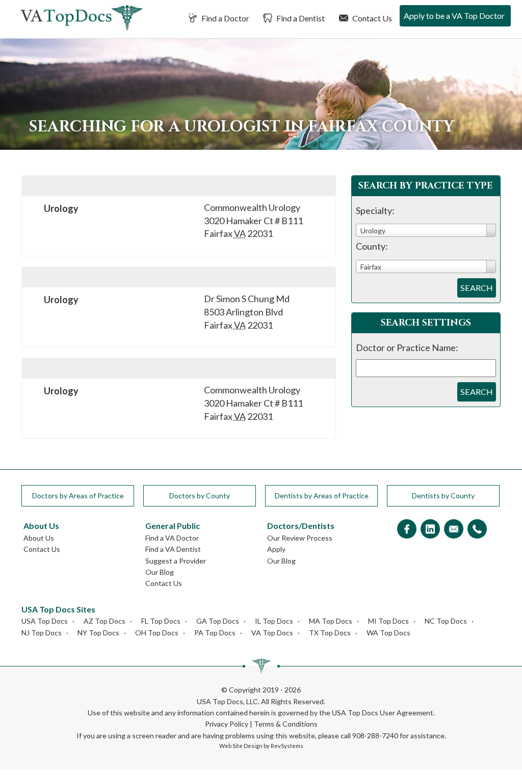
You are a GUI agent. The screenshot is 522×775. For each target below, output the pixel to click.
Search (476, 287)
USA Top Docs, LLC (227, 701)
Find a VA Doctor (172, 537)
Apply (276, 549)
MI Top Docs (388, 621)
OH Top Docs (156, 632)
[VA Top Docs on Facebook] (406, 529)
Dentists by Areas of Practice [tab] (322, 495)
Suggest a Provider (175, 560)
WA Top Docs (388, 632)
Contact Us (371, 18)
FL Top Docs (160, 621)
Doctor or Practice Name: (407, 347)
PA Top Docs (215, 632)
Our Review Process (299, 537)
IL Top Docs (274, 621)
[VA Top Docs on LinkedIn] (430, 529)
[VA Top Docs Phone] (477, 529)
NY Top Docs (98, 632)
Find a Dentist (300, 18)
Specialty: (375, 210)
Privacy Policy (226, 723)
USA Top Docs (44, 621)
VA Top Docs (272, 632)
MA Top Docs (330, 621)
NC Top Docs (446, 621)
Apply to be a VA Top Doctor (454, 15)
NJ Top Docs (41, 632)
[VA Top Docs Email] (453, 529)
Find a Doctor (224, 18)
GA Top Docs (217, 621)
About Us (38, 537)
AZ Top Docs (104, 621)
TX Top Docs (330, 632)
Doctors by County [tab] (199, 495)
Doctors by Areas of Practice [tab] (78, 495)
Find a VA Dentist (173, 549)
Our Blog (159, 572)
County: (372, 246)
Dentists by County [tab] (443, 495)
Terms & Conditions (286, 723)
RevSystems (287, 745)
